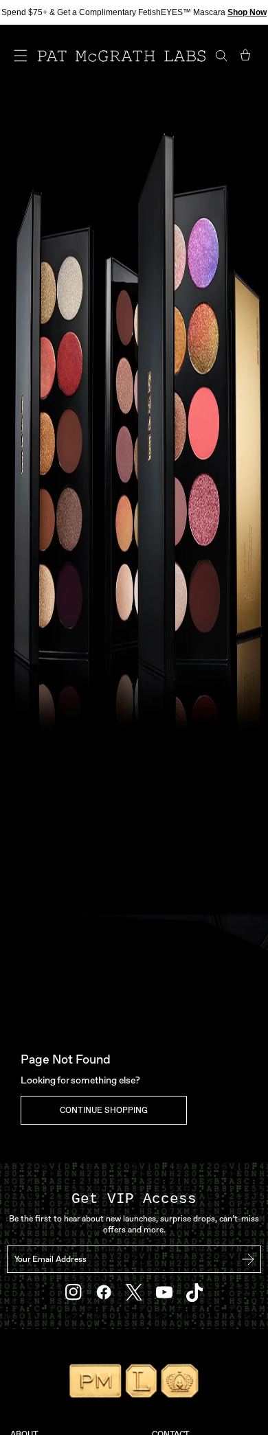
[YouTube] (164, 1292)
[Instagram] (73, 1292)
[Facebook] (104, 1292)
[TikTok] (194, 1292)
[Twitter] (134, 1292)
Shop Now (247, 12)
